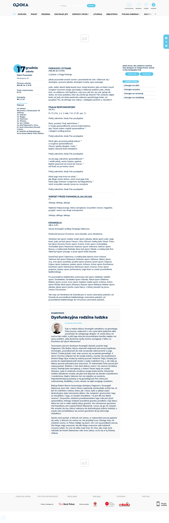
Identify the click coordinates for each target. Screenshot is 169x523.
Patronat (121, 496)
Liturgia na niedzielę (134, 97)
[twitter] (166, 42)
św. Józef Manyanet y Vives (27, 125)
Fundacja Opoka (23, 496)
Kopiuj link (133, 73)
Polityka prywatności (47, 496)
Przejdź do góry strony (3, 518)
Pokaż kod (146, 74)
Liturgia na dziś (131, 85)
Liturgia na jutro (132, 89)
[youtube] (166, 46)
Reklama (97, 496)
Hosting (146, 496)
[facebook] (166, 38)
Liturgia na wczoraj (133, 93)
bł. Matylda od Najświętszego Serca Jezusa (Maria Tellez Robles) (30, 132)
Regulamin (72, 496)
